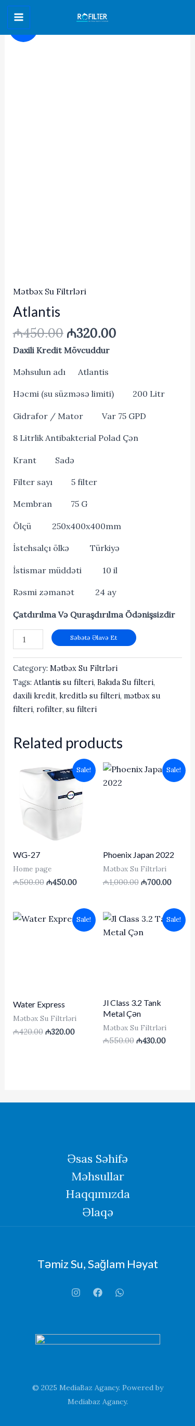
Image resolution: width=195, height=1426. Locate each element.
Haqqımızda (98, 1194)
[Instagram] (76, 1292)
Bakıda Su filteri (125, 682)
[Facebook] (97, 1292)
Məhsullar (97, 1176)
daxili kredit (34, 696)
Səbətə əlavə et (93, 637)
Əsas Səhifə (97, 1158)
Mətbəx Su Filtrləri (49, 291)
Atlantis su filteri (64, 682)
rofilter (49, 709)
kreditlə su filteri (89, 696)
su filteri (81, 709)
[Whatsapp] (119, 1292)
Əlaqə (97, 1212)
